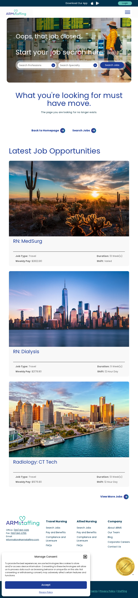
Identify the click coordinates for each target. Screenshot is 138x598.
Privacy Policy (46, 592)
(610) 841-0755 (18, 533)
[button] (85, 556)
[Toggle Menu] (127, 12)
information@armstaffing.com (22, 539)
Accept (45, 585)
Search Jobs (112, 65)
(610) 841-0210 (21, 530)
